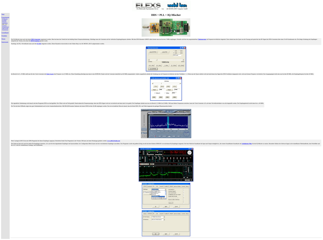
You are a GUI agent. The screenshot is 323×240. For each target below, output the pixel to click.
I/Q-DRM (4, 20)
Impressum (5, 42)
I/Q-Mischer (5, 19)
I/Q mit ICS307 (5, 27)
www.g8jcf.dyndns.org (113, 140)
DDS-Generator (35, 39)
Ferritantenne (5, 29)
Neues (3, 39)
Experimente (5, 17)
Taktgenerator (202, 39)
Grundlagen (5, 32)
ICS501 (39, 43)
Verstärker (4, 25)
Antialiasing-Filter (247, 143)
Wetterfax (4, 21)
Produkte (4, 36)
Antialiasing (5, 23)
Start (3, 14)
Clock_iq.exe (50, 74)
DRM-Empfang (35, 41)
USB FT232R (5, 28)
